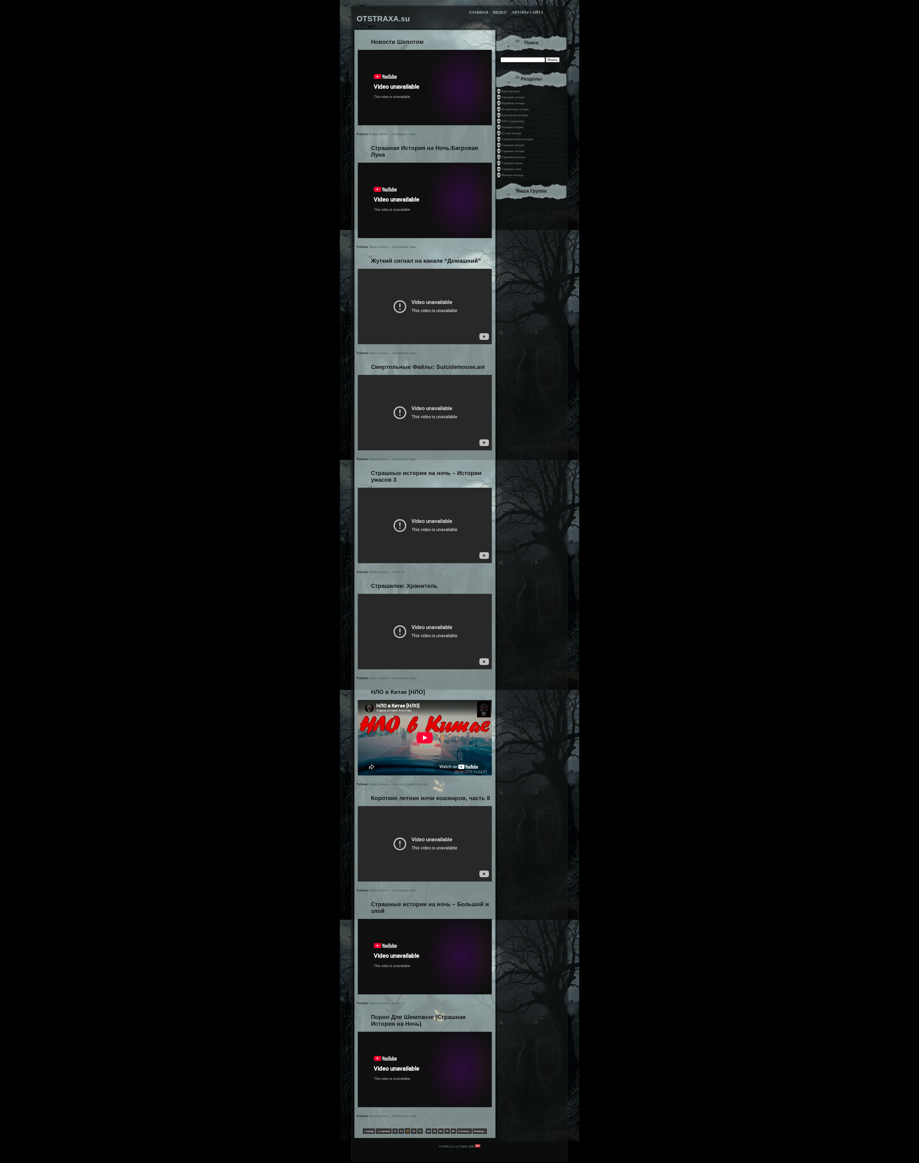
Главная (478, 12)
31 (395, 1131)
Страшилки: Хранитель (404, 586)
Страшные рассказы (513, 157)
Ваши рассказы (510, 91)
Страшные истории (512, 145)
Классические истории (514, 115)
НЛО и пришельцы (512, 121)
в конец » (464, 1131)
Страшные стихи (511, 169)
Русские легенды (511, 133)
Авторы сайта (527, 12)
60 (440, 1131)
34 (413, 1131)
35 (420, 1131)
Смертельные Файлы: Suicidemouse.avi (428, 367)
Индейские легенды (513, 103)
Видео (500, 12)
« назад (369, 1131)
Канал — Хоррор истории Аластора (403, 784)
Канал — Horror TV (392, 572)
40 (428, 1131)
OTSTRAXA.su (448, 1146)
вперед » (480, 1131)
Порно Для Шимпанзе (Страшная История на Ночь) (418, 1020)
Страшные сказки (511, 163)
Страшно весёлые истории (517, 139)
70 (447, 1131)
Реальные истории (512, 127)
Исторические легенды (515, 109)
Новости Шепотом (397, 42)
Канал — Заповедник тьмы (397, 134)
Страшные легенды (512, 151)
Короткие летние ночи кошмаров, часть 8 (430, 798)
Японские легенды (512, 175)
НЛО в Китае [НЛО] (398, 692)
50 (434, 1131)
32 (401, 1131)
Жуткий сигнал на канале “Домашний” (426, 261)
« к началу (383, 1131)
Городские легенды (512, 97)
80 (453, 1131)
